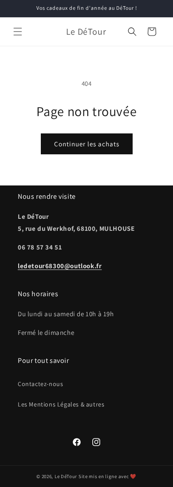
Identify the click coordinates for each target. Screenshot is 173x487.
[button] (18, 31)
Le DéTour (66, 476)
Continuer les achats (86, 144)
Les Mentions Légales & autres (61, 404)
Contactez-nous (40, 384)
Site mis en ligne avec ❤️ (108, 476)
